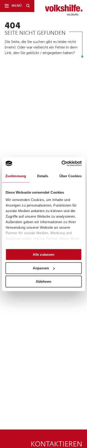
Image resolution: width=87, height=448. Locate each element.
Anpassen (41, 268)
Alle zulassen (43, 254)
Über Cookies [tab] (70, 176)
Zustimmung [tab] (15, 176)
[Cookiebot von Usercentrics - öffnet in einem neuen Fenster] (62, 163)
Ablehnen (43, 281)
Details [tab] (42, 176)
